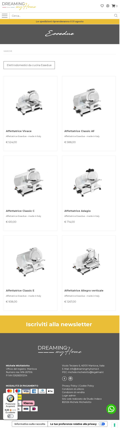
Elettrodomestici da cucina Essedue (29, 65)
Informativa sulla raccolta (30, 424)
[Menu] (16, 395)
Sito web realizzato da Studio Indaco (82, 398)
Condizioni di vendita (73, 392)
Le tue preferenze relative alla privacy (73, 424)
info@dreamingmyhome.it (84, 369)
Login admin (69, 395)
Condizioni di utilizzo (73, 389)
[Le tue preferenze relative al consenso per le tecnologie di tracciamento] (115, 425)
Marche (8, 51)
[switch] (10, 416)
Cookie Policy (86, 385)
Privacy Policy (69, 385)
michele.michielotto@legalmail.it (86, 372)
